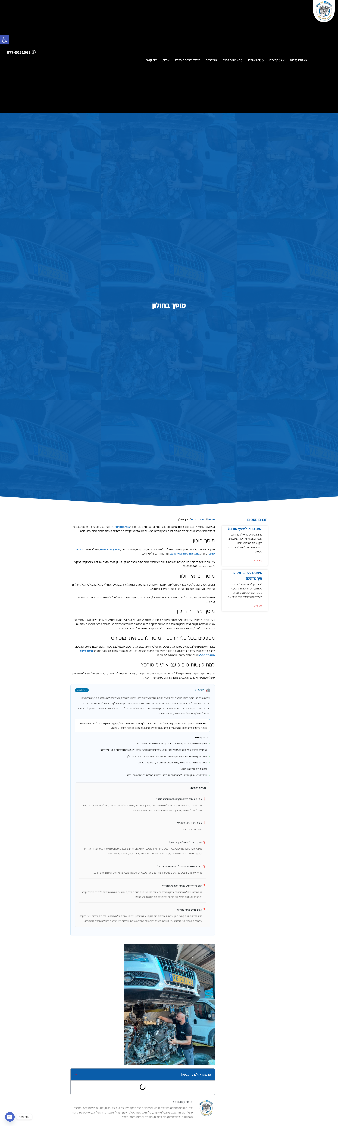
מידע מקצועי (198, 519)
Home (211, 519)
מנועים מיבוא (298, 60)
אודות (166, 60)
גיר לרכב (211, 60)
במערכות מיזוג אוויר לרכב (185, 553)
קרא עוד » (258, 560)
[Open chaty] (10, 1117)
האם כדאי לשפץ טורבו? (245, 528)
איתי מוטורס (123, 526)
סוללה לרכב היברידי (187, 60)
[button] (4, 39)
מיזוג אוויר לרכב (233, 60)
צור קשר (151, 60)
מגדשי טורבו (256, 60)
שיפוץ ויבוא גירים (110, 549)
